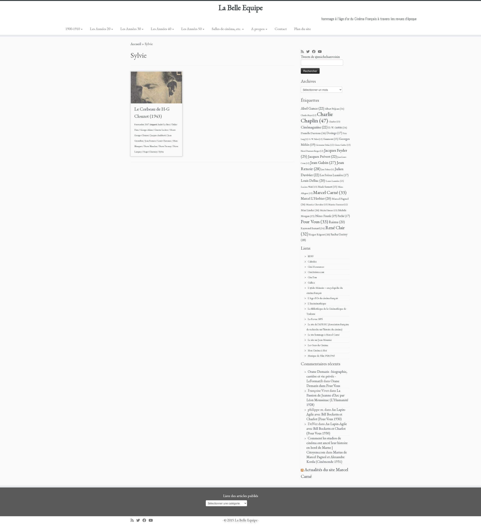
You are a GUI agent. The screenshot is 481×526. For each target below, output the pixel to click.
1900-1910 (73, 29)
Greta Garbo (342, 144)
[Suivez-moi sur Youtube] (321, 52)
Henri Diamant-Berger (312, 150)
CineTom (312, 277)
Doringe (334, 133)
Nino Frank (326, 216)
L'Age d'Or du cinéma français (323, 298)
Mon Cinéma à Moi (317, 350)
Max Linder (310, 210)
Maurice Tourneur (338, 204)
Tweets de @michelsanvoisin (320, 57)
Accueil (136, 44)
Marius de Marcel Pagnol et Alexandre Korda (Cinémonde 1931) (326, 457)
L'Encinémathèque (317, 303)
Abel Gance (312, 108)
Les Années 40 (161, 29)
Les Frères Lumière (334, 175)
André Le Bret (163, 124)
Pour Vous (314, 221)
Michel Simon (328, 210)
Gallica (311, 282)
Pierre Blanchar (151, 146)
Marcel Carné (329, 192)
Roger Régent (319, 234)
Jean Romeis (150, 140)
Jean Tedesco (327, 169)
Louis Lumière (335, 181)
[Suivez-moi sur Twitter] (309, 52)
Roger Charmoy (150, 151)
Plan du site (302, 29)
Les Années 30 (130, 29)
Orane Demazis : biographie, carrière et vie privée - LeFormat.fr (326, 376)
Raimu (337, 222)
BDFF (311, 256)
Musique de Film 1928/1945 (321, 355)
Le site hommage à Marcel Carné (324, 334)
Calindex (312, 261)
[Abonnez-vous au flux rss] (303, 52)
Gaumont (330, 139)
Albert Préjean (334, 108)
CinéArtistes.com (316, 272)
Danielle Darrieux (313, 133)
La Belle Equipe (241, 7)
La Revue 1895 (315, 319)
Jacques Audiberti (158, 135)
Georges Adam (146, 129)
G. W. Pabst (315, 139)
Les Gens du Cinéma (318, 345)
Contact (281, 29)
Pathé (344, 216)
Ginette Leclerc (161, 129)
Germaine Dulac (325, 144)
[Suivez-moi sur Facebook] (315, 52)
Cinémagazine (314, 127)
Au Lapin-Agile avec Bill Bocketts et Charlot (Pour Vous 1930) (326, 414)
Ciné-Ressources (316, 266)
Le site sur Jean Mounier (320, 340)
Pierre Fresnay (165, 146)
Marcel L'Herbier (316, 198)
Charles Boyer (308, 115)
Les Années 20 (100, 29)
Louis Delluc (313, 180)
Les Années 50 (191, 29)
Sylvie (161, 151)
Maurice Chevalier (316, 204)
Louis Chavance (164, 140)
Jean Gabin (323, 162)
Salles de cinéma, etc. (227, 29)
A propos (258, 29)
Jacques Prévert (322, 156)
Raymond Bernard (313, 228)
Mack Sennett (327, 186)
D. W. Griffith (337, 127)
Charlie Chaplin (317, 117)
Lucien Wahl (309, 186)
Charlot (334, 121)
